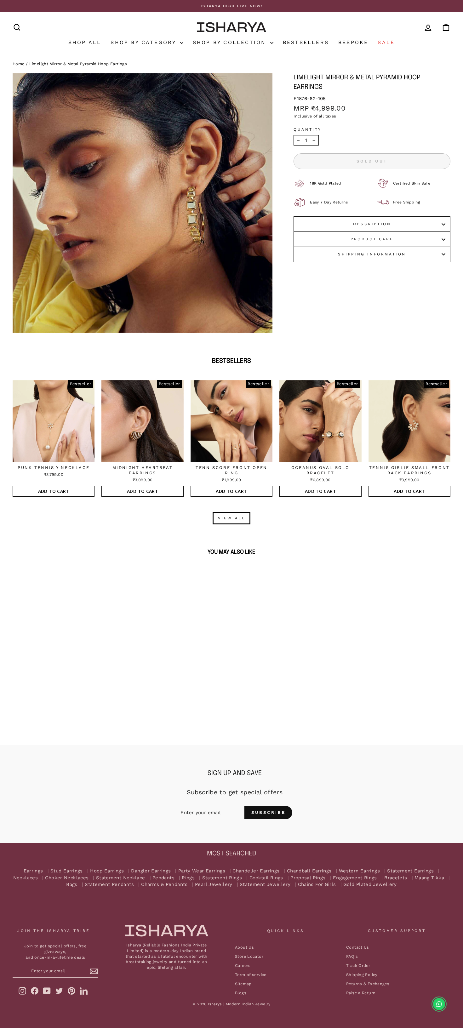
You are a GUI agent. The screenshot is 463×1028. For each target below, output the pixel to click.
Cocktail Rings (266, 878)
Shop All (84, 42)
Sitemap (243, 983)
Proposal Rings (307, 878)
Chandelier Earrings (255, 871)
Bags (71, 884)
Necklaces (25, 878)
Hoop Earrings (107, 871)
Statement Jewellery (265, 884)
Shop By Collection (231, 42)
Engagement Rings (355, 878)
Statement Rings (222, 878)
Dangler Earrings (151, 871)
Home (19, 63)
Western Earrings (359, 871)
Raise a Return (360, 993)
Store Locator (249, 956)
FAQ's (352, 956)
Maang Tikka (429, 878)
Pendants (163, 878)
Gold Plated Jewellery (370, 884)
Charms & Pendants (164, 884)
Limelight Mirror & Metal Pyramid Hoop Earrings (78, 63)
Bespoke (353, 42)
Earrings (33, 871)
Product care (372, 239)
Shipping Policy (362, 974)
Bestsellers (306, 42)
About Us (244, 947)
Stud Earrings (66, 871)
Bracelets (395, 878)
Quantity (308, 129)
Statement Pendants (109, 884)
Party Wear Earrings (201, 871)
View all (231, 518)
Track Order (358, 965)
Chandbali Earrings (309, 871)
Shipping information (372, 254)
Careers (243, 965)
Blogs (240, 993)
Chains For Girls (317, 884)
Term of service (250, 974)
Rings (188, 878)
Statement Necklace (120, 878)
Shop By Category (144, 42)
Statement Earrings (410, 871)
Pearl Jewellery (213, 884)
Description (372, 224)
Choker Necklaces (67, 878)
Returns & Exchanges (367, 983)
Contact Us (357, 947)
